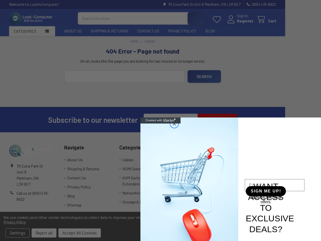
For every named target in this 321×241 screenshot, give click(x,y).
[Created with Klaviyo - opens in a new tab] (160, 120)
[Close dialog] (174, 124)
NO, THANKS (265, 196)
